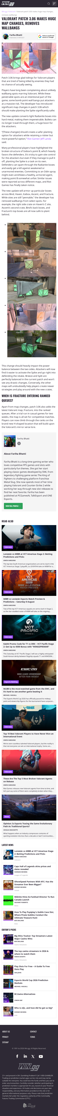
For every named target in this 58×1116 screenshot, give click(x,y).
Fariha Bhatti (16, 35)
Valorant (12, 11)
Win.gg (4, 11)
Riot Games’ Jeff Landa (39, 138)
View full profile (12, 506)
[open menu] (54, 3)
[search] (48, 3)
